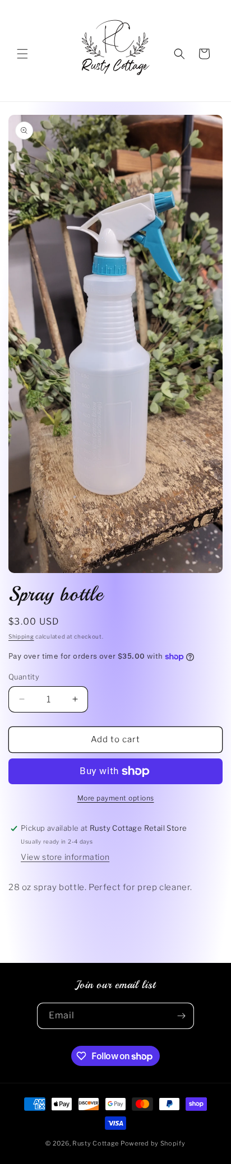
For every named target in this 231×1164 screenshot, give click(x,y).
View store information (65, 857)
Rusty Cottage (95, 1143)
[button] (22, 53)
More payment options (115, 798)
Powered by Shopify (153, 1143)
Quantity (23, 676)
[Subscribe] (181, 1016)
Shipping (21, 636)
